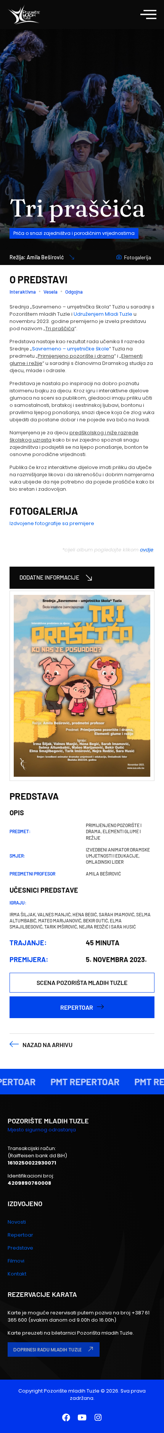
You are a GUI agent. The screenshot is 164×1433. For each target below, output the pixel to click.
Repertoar (20, 1235)
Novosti (17, 1222)
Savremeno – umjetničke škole (70, 348)
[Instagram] (98, 1417)
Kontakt (17, 1273)
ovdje (146, 549)
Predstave (20, 1247)
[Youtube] (82, 1417)
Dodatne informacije (49, 577)
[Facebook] (66, 1417)
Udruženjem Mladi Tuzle (103, 314)
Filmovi (16, 1260)
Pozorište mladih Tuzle (72, 1390)
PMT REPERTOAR (77, 1081)
